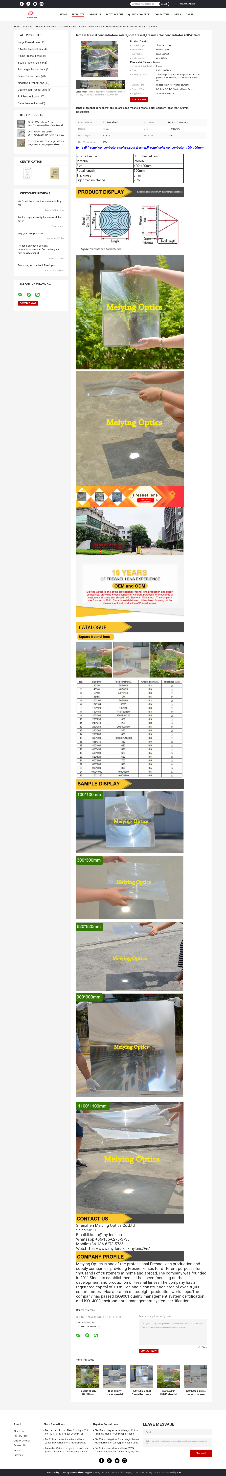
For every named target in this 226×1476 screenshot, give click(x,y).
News (177, 14)
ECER (179, 1472)
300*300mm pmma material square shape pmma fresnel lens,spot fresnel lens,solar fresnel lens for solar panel (196, 1393)
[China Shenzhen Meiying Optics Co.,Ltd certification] (27, 173)
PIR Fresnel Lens (28, 96)
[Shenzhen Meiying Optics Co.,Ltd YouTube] (35, 4)
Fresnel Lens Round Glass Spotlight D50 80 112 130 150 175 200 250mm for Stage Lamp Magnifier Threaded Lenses (67, 1432)
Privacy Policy (53, 1472)
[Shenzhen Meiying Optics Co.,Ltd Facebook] (22, 4)
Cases (189, 14)
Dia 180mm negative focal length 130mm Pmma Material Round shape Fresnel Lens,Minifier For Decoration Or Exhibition (117, 1432)
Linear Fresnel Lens (29, 76)
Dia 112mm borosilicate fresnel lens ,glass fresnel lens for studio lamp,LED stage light (65, 1441)
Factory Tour (114, 14)
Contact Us (162, 14)
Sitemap (18, 1455)
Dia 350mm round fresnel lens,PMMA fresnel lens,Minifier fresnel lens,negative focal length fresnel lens (117, 1450)
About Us (95, 14)
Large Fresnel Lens (29, 42)
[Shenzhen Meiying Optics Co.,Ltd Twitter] (28, 4)
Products (78, 14)
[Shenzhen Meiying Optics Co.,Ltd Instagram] (42, 4)
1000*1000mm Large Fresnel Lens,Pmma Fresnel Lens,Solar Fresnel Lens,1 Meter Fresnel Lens (45, 125)
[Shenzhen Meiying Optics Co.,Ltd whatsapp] (31, 295)
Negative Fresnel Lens (31, 83)
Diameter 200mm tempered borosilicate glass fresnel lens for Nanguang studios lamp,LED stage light (67, 1450)
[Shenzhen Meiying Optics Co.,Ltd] (32, 14)
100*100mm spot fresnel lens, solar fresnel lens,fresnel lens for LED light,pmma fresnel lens (142, 1393)
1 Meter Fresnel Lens (30, 49)
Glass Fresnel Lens (29, 103)
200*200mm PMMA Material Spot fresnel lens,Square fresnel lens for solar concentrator (168, 1393)
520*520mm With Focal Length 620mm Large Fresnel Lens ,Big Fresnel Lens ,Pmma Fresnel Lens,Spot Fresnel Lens (46, 144)
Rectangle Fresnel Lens (31, 69)
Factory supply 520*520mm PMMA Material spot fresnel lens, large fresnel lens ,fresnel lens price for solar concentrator (88, 1393)
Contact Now (139, 99)
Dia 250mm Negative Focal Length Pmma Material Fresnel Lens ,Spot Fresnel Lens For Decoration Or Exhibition (117, 1441)
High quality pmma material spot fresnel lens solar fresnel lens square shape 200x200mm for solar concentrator (114, 1393)
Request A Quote (187, 4)
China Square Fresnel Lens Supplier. (77, 1472)
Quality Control (139, 14)
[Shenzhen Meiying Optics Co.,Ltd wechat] (39, 295)
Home (63, 14)
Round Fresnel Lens (29, 55)
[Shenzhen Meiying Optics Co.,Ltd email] (22, 295)
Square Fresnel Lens (46, 26)
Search (164, 4)
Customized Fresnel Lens (32, 89)
